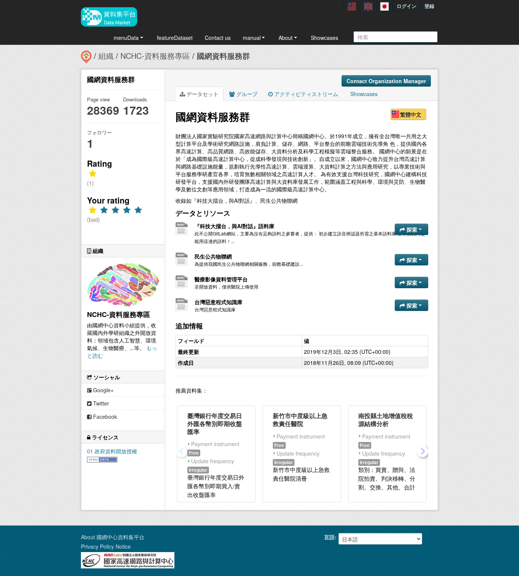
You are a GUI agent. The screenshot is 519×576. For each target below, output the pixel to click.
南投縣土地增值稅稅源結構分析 (385, 419)
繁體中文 (410, 114)
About (285, 37)
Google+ (103, 390)
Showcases (324, 37)
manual (252, 37)
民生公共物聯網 (213, 256)
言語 (329, 537)
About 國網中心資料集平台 (112, 537)
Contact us (218, 37)
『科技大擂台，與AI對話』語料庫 (234, 226)
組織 (106, 55)
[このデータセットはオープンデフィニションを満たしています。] (102, 458)
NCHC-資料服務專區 (155, 55)
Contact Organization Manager (386, 81)
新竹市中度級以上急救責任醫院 (300, 419)
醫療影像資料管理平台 (221, 279)
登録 (429, 5)
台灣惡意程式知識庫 (218, 302)
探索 (412, 229)
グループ (246, 94)
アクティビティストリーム (305, 94)
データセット (201, 94)
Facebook (104, 416)
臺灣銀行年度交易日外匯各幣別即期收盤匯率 (214, 423)
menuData (126, 37)
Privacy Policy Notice (106, 546)
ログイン (406, 5)
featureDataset (175, 37)
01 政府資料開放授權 (112, 451)
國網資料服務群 (223, 55)
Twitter (100, 403)
